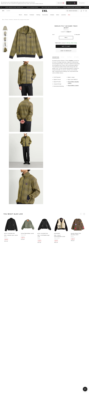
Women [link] (8, 10)
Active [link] (57, 14)
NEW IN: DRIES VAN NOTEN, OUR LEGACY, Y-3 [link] (49, 7)
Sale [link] (69, 14)
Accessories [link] (45, 14)
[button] (80, 214)
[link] (44, 11)
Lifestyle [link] (52, 14)
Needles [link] (71, 60)
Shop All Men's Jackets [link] (73, 85)
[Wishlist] (83, 10)
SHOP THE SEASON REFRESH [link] (31, 7)
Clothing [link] (38, 14)
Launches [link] (63, 14)
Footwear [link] (32, 14)
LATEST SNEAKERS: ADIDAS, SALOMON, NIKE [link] (13, 7)
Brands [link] (25, 14)
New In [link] (20, 14)
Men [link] (3, 10)
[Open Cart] (86, 10)
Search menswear (73, 10)
